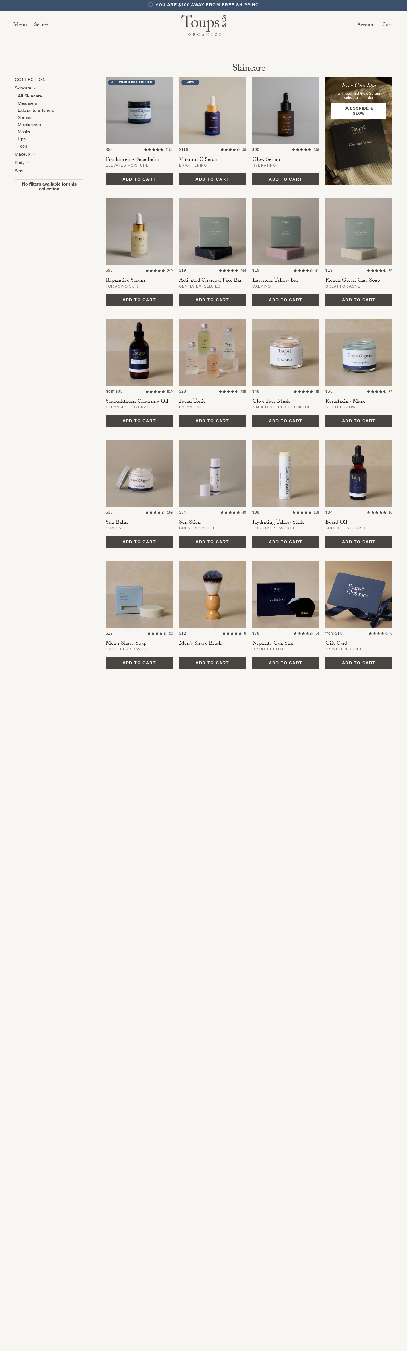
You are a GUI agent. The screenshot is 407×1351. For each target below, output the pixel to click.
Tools (23, 146)
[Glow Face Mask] (285, 352)
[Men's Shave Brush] (212, 594)
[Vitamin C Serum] (212, 110)
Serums (25, 117)
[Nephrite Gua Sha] (285, 594)
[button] (41, 25)
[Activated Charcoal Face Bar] (212, 231)
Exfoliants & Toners (36, 110)
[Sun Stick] (212, 473)
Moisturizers (29, 124)
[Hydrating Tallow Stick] (285, 473)
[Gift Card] (358, 594)
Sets (19, 170)
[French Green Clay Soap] (358, 231)
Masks (24, 132)
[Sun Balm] (139, 473)
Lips (22, 139)
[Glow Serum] (285, 110)
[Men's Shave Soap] (139, 594)
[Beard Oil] (358, 473)
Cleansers (27, 103)
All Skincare (30, 96)
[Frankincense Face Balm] (139, 110)
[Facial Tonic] (212, 352)
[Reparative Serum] (139, 231)
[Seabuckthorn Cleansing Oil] (139, 352)
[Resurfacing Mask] (358, 352)
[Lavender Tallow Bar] (285, 231)
